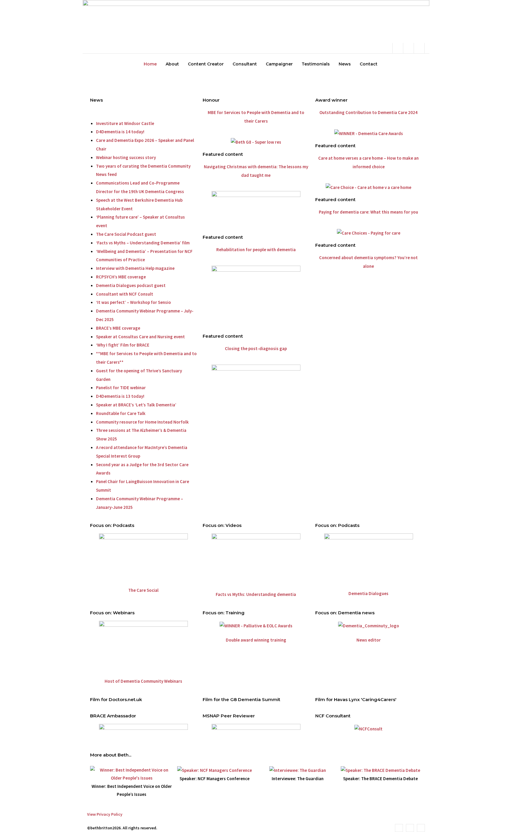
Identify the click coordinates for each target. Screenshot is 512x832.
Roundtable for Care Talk (120, 413)
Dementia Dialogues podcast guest (131, 285)
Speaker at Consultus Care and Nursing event (140, 336)
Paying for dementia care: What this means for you (368, 212)
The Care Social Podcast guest (126, 234)
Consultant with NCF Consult (124, 294)
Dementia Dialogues (368, 593)
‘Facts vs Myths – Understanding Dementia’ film (143, 243)
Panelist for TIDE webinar (121, 387)
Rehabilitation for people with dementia (256, 249)
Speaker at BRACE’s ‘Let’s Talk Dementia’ (136, 405)
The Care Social (143, 590)
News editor (368, 640)
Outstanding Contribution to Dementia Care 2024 (368, 112)
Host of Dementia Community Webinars (143, 681)
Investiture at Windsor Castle (125, 123)
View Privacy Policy (104, 814)
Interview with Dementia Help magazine (135, 268)
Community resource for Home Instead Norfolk (142, 422)
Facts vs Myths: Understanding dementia (256, 594)
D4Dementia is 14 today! (120, 131)
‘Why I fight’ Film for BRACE (122, 345)
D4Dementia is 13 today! (120, 396)
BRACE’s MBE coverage (118, 328)
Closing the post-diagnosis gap (256, 348)
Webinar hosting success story (126, 157)
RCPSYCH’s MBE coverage (121, 277)
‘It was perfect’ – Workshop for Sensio (133, 302)
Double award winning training (256, 640)
